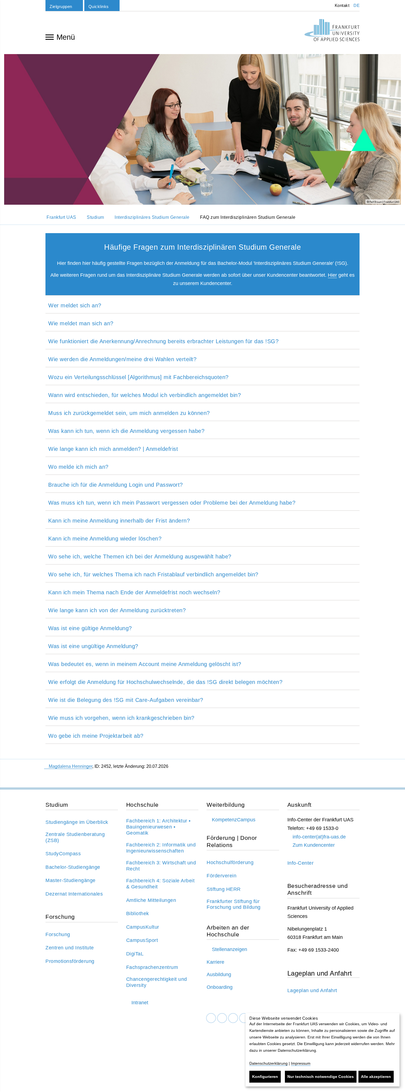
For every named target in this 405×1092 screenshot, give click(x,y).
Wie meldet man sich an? (81, 323)
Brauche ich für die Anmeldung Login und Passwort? (115, 485)
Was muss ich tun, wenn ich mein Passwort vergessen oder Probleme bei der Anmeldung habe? (171, 503)
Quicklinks (98, 6)
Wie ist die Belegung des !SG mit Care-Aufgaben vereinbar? (125, 700)
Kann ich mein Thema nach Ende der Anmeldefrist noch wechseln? (134, 592)
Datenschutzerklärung (268, 1063)
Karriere (215, 962)
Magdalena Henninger (70, 766)
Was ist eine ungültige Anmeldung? (93, 646)
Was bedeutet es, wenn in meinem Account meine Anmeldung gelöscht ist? (144, 664)
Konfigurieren (265, 1076)
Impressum (300, 1063)
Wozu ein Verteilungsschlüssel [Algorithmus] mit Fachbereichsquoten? (138, 377)
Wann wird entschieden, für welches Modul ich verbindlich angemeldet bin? (144, 395)
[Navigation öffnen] (49, 36)
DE (356, 5)
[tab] (202, 304)
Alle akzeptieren (376, 1076)
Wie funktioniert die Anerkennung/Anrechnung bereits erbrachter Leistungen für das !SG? (163, 341)
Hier (332, 275)
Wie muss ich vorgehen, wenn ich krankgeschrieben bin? (121, 718)
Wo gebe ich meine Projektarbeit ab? (96, 736)
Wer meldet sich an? (74, 305)
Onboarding (220, 987)
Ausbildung (219, 974)
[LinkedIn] (222, 1018)
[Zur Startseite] (332, 30)
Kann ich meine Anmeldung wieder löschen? (104, 539)
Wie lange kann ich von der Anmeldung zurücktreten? (117, 610)
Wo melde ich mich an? (78, 467)
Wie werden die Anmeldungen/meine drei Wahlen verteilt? (122, 359)
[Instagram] (233, 1018)
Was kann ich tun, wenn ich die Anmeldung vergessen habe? (126, 431)
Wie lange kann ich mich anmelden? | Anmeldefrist (113, 449)
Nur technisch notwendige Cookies (320, 1076)
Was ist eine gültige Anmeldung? (90, 628)
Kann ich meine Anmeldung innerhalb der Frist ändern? (119, 521)
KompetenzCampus (233, 819)
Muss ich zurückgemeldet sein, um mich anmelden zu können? (129, 413)
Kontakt (341, 5)
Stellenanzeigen (229, 949)
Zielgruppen (61, 6)
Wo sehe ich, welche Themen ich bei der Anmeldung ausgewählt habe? (139, 556)
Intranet (139, 1002)
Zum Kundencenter (314, 845)
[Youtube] (244, 1018)
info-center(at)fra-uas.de (319, 837)
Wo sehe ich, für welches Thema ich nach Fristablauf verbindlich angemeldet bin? (153, 574)
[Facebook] (211, 1018)
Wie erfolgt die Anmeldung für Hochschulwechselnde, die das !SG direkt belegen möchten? (165, 682)
